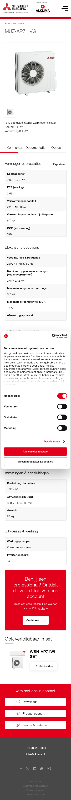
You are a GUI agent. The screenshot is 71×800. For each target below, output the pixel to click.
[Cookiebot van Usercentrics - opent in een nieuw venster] (52, 336)
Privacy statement (35, 790)
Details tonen (52, 441)
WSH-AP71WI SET (42, 654)
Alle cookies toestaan (35, 451)
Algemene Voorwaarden (35, 785)
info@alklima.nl (35, 754)
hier (43, 608)
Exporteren (59, 164)
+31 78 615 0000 (35, 748)
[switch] (62, 406)
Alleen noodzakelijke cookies (35, 461)
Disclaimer (35, 781)
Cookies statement (35, 794)
